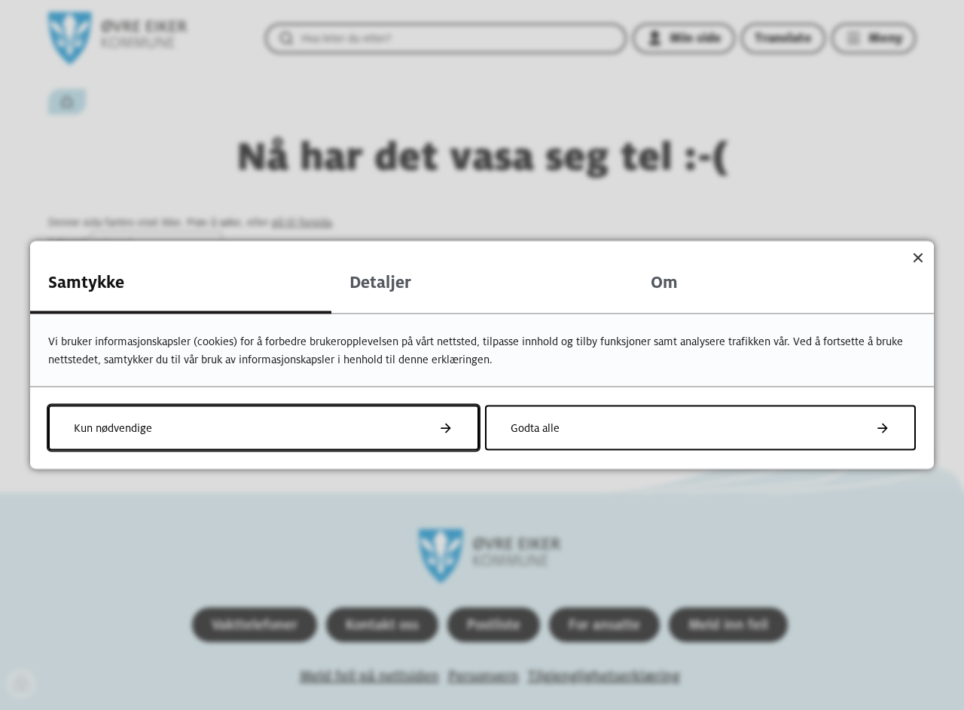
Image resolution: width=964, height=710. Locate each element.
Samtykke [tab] (86, 283)
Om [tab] (664, 283)
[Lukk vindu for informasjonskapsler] (918, 257)
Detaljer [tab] (380, 283)
